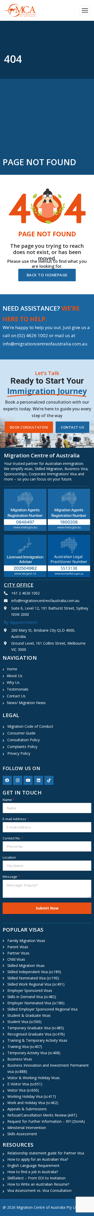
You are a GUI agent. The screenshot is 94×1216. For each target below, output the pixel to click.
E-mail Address (16, 819)
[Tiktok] (49, 780)
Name (9, 799)
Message (11, 876)
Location (9, 857)
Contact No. (13, 838)
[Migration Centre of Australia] (20, 10)
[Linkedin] (38, 780)
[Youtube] (28, 780)
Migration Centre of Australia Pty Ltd (47, 1207)
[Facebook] (7, 780)
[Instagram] (17, 780)
